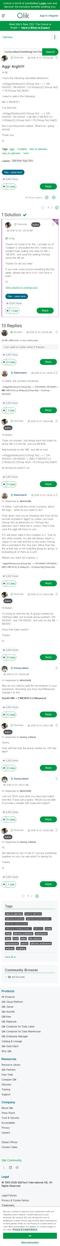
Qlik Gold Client (10, 1046)
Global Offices (10, 1142)
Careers (6, 1132)
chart (8, 933)
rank (25, 153)
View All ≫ (10, 957)
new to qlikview (38, 149)
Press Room (8, 1112)
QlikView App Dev (22, 160)
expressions (12, 943)
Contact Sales (9, 1147)
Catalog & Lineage (12, 1041)
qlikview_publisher (23, 933)
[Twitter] (4, 1167)
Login (42, 3)
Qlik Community (12, 1160)
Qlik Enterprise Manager (15, 1036)
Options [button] (54, 37)
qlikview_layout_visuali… (39, 919)
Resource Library (11, 1064)
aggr (12, 149)
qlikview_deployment (16, 923)
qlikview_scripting (15, 919)
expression (41, 933)
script (48, 928)
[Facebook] (17, 1167)
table (23, 938)
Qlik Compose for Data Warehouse (21, 1031)
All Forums (18, 976)
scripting (21, 948)
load (15, 938)
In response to (16, 501)
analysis (10, 948)
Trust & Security (10, 1117)
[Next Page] (56, 207)
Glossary (6, 1084)
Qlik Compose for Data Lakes (18, 1026)
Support (6, 1094)
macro (24, 943)
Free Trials (7, 1074)
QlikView (8, 37)
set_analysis (35, 938)
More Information (30, 1242)
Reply (48, 186)
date (8, 938)
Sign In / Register (49, 15)
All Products (8, 996)
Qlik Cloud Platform (12, 1001)
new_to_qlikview (11, 153)
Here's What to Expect (35, 27)
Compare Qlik (9, 1079)
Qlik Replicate (9, 1021)
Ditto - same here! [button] (13, 172)
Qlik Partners (9, 1069)
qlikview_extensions (41, 943)
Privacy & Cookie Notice (15, 1200)
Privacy (6, 1127)
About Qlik (7, 1107)
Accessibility (8, 1122)
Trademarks (8, 1205)
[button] (56, 57)
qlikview (38, 928)
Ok (30, 1235)
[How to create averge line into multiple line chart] (48, 197)
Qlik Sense (7, 1006)
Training (6, 1089)
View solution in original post (21, 287)
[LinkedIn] (10, 1167)
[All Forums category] (6, 977)
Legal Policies (9, 1195)
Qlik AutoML (8, 1011)
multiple (22, 149)
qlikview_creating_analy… (18, 928)
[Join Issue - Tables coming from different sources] (53, 197)
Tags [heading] (9, 906)
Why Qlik (6, 1051)
